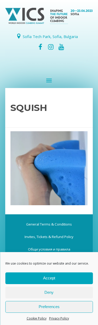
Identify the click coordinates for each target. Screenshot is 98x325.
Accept (49, 278)
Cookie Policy (37, 318)
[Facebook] (40, 47)
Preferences (49, 306)
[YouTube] (61, 47)
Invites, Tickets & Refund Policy (49, 236)
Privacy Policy (59, 318)
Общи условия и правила (49, 249)
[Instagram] (50, 47)
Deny (49, 292)
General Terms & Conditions (49, 224)
